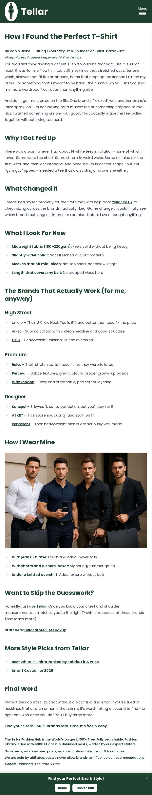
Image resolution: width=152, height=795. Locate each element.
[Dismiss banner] (146, 778)
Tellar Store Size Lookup (45, 630)
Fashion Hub (85, 788)
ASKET (17, 415)
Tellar (41, 606)
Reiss (16, 364)
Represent (21, 423)
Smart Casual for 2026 (32, 670)
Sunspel (19, 406)
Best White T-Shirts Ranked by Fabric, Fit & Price (55, 661)
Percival (19, 373)
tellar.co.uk (122, 202)
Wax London (23, 381)
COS (16, 339)
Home (62, 788)
